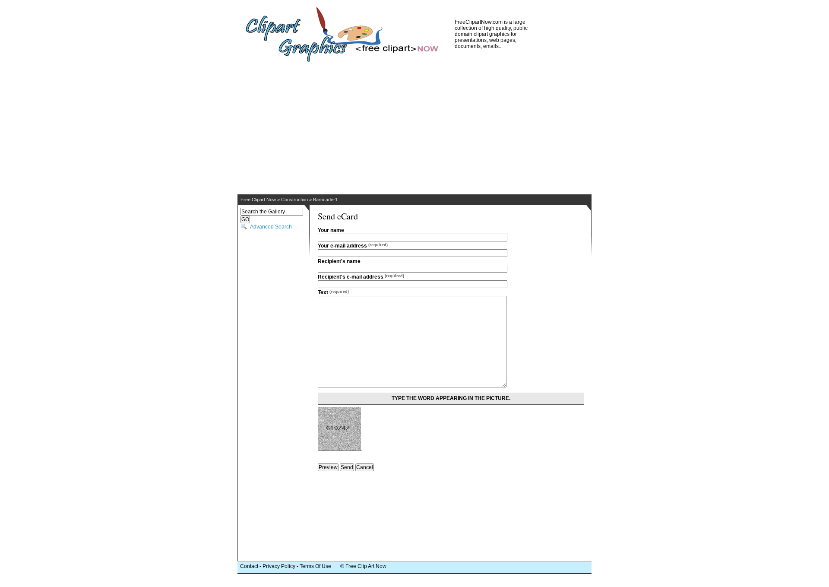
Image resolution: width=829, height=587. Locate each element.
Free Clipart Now (258, 199)
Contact (249, 566)
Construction (294, 199)
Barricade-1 (325, 199)
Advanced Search (271, 227)
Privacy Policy (279, 566)
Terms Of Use (315, 566)
